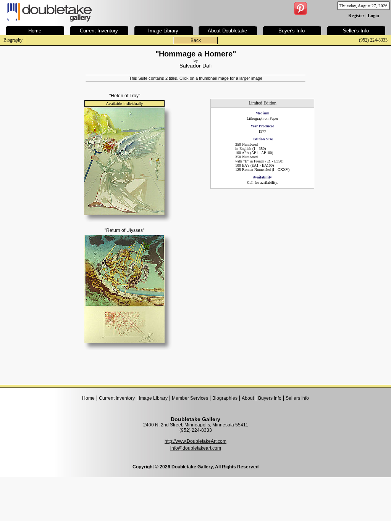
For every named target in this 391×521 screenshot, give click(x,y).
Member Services (190, 398)
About (248, 398)
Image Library (153, 398)
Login (373, 15)
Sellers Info (297, 398)
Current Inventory (117, 398)
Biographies (225, 398)
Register (356, 15)
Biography (13, 40)
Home (88, 398)
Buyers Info (269, 398)
